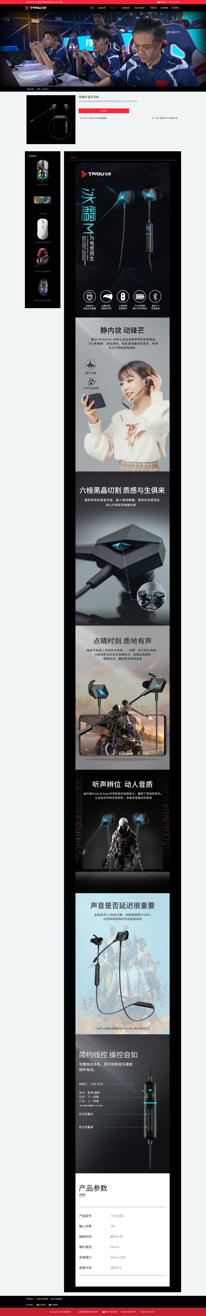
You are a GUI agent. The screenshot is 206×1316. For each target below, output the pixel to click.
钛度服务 (125, 7)
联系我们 (175, 7)
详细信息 (73, 157)
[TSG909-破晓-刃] (42, 171)
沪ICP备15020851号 (128, 1312)
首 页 (92, 7)
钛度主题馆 (139, 7)
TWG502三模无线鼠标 (42, 300)
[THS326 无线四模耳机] (42, 258)
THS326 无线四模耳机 (42, 271)
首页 (39, 89)
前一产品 (93, 118)
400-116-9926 (174, 2)
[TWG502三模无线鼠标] (42, 287)
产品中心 (113, 7)
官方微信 (42, 1305)
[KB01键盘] (42, 200)
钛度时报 (164, 7)
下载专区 (153, 7)
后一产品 (165, 118)
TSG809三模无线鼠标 (43, 242)
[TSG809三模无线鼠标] (42, 229)
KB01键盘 (42, 213)
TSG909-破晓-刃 (43, 184)
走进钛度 (102, 7)
